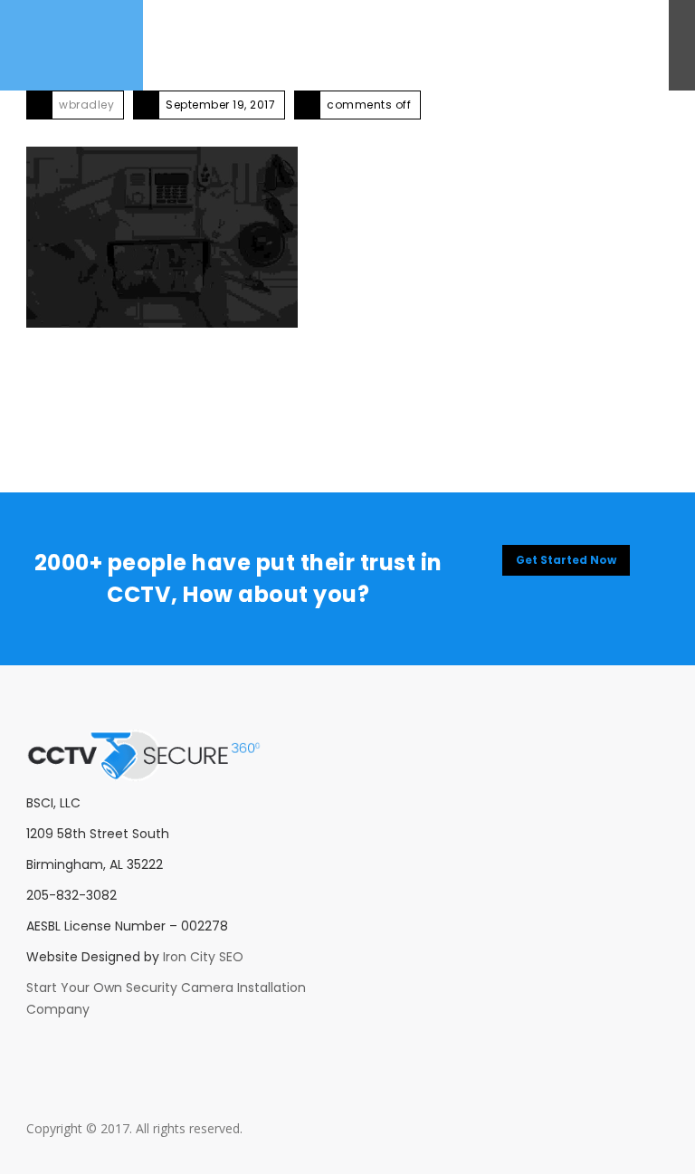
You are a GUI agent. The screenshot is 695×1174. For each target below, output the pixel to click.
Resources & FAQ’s (416, 44)
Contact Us (314, 44)
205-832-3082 (598, 44)
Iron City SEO (203, 957)
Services (241, 44)
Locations (515, 44)
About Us (176, 44)
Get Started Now (566, 560)
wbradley (86, 104)
